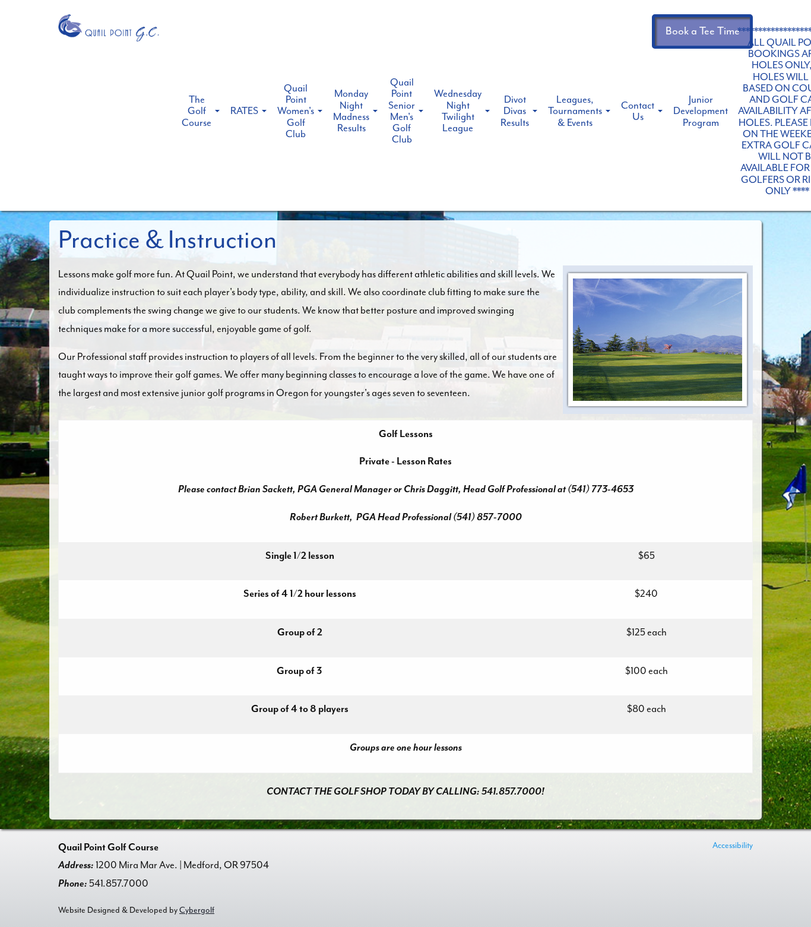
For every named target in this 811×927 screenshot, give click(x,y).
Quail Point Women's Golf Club (295, 111)
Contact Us (637, 111)
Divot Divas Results (514, 110)
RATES (244, 111)
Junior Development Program (700, 110)
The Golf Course (196, 110)
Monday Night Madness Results (351, 110)
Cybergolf (196, 910)
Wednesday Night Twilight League (457, 110)
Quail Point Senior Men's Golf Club (401, 110)
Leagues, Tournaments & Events (575, 110)
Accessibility (732, 845)
